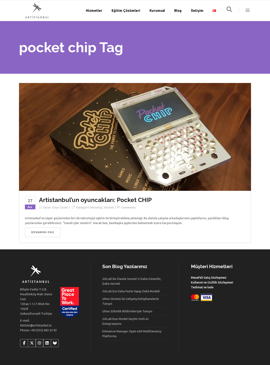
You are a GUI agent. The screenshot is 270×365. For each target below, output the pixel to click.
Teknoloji (95, 207)
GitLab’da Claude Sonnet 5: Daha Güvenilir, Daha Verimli (131, 281)
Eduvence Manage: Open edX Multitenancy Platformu (131, 334)
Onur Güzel (60, 207)
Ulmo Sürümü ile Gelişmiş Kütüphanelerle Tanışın (130, 301)
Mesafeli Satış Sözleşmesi (208, 277)
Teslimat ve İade (202, 287)
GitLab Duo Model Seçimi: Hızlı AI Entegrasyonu (125, 321)
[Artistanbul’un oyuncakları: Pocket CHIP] (135, 136)
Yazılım (109, 207)
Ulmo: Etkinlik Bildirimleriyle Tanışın (127, 311)
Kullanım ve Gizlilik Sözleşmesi (212, 282)
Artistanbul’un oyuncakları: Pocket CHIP (95, 200)
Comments (128, 207)
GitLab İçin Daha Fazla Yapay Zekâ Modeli (131, 291)
